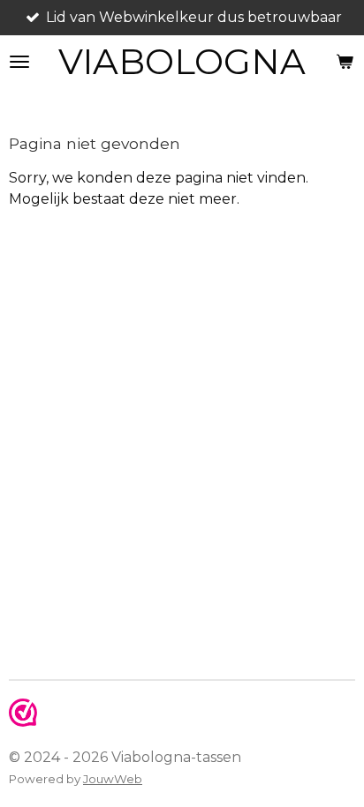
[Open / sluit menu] (19, 61)
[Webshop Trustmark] (23, 722)
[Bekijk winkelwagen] (344, 61)
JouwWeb (112, 779)
